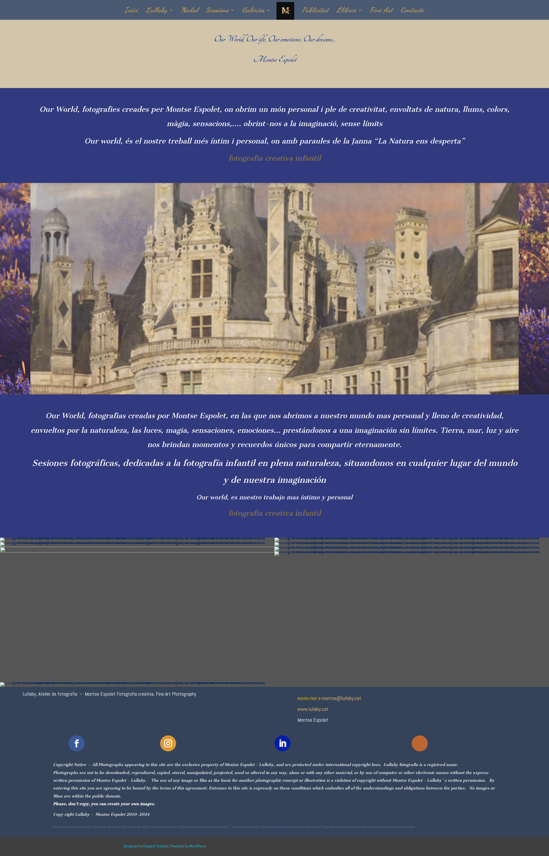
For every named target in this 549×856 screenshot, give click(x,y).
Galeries (253, 11)
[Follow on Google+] (420, 743)
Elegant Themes (155, 846)
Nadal (189, 11)
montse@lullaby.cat (341, 698)
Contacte (412, 11)
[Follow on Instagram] (168, 743)
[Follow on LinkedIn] (282, 743)
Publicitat (315, 11)
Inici (131, 11)
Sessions (217, 11)
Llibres (346, 11)
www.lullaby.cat (312, 709)
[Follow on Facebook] (77, 743)
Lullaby (157, 11)
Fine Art (381, 11)
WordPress (197, 846)
